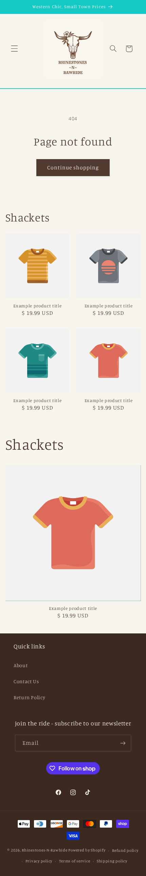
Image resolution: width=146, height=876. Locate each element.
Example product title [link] (37, 305)
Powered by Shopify (86, 850)
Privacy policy (38, 861)
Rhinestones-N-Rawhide (44, 850)
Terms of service (74, 861)
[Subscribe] (123, 743)
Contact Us (26, 681)
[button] (14, 49)
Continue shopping (73, 167)
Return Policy (29, 697)
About (21, 665)
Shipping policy (112, 861)
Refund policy (125, 850)
